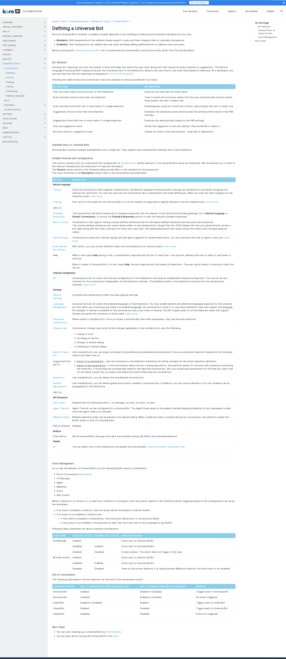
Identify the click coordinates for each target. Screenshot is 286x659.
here (115, 636)
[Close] (284, 2)
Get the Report (199, 2)
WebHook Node (61, 417)
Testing (57, 189)
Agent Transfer (61, 408)
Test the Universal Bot (121, 73)
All (54, 278)
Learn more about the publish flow (166, 446)
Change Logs (60, 328)
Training (57, 202)
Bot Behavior (264, 26)
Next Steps (260, 41)
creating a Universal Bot (87, 50)
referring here (113, 632)
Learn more (96, 196)
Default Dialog (60, 237)
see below (85, 474)
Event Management (267, 37)
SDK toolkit (59, 402)
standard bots (128, 163)
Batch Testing (60, 222)
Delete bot (59, 377)
